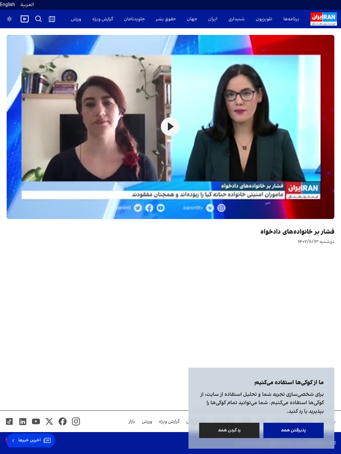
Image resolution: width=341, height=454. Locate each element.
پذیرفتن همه (293, 430)
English (7, 4)
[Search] (39, 19)
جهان (192, 19)
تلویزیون (264, 19)
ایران (212, 19)
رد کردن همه (229, 430)
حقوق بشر (166, 19)
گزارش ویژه (102, 19)
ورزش (76, 19)
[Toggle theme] (9, 19)
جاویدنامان (134, 19)
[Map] (52, 19)
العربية (27, 4)
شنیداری (236, 19)
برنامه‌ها (291, 19)
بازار (132, 421)
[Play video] (25, 19)
